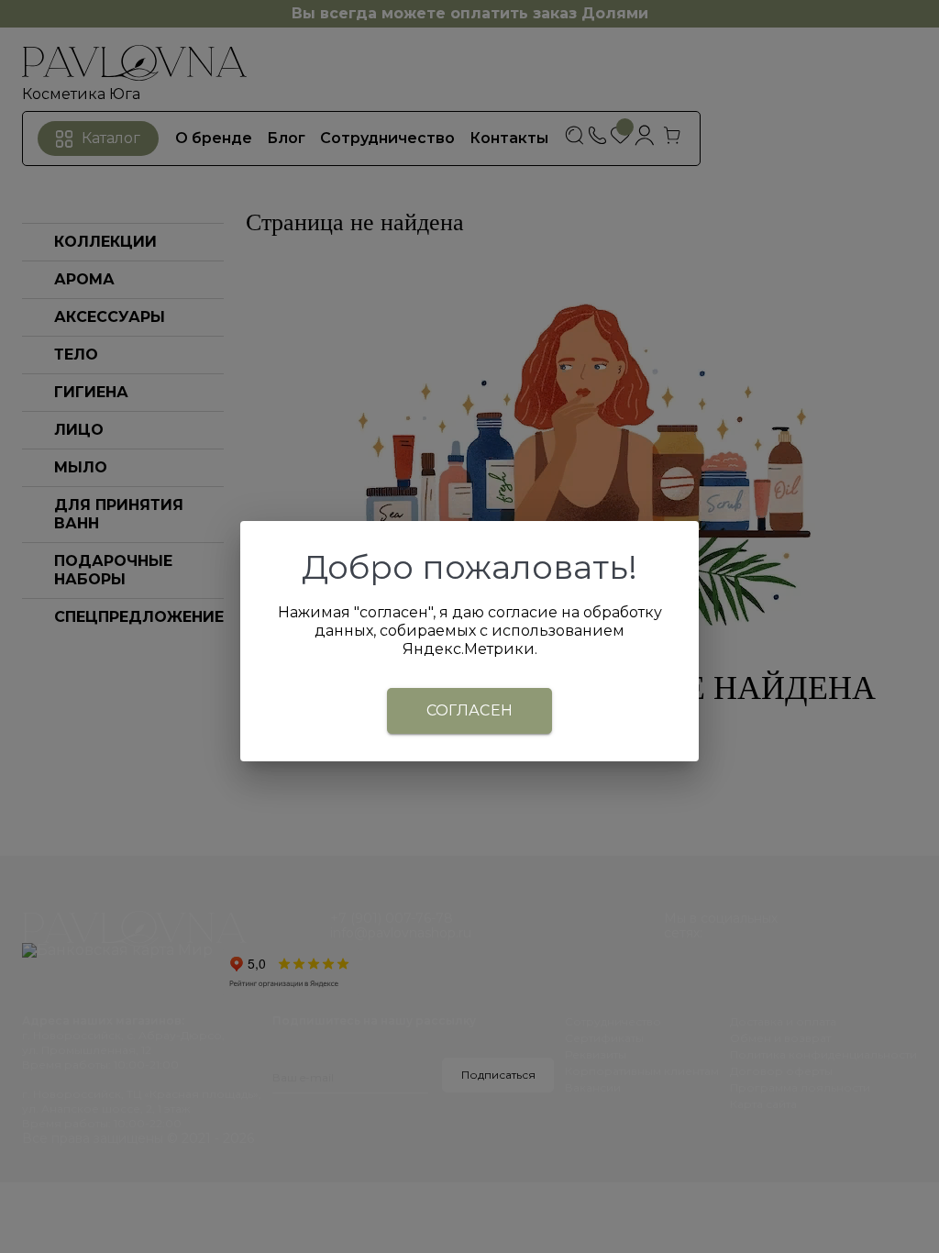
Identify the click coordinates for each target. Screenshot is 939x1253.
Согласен (470, 710)
